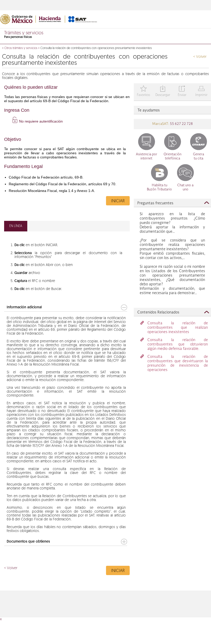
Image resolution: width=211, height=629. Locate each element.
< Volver (199, 57)
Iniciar (118, 201)
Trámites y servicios (23, 33)
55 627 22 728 (181, 124)
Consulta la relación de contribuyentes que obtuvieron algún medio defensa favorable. (177, 344)
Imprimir (201, 91)
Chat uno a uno (185, 187)
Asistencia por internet (146, 156)
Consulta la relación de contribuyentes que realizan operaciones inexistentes (177, 327)
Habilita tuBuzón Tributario (159, 187)
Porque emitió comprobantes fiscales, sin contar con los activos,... (172, 249)
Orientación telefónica (172, 156)
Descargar (162, 91)
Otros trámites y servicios (20, 48)
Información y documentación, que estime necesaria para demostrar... (172, 280)
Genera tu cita (198, 156)
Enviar (182, 91)
